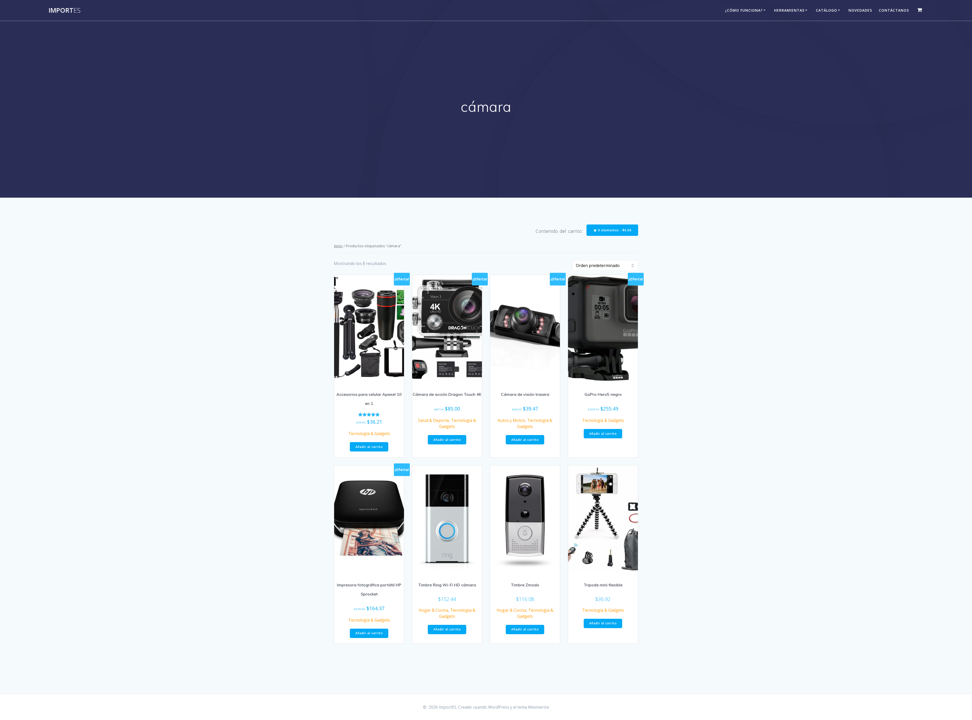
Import (64, 10)
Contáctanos (894, 10)
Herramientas (789, 10)
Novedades (860, 10)
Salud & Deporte (433, 420)
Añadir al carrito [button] (369, 447)
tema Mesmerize (533, 707)
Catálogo (826, 10)
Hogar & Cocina (433, 610)
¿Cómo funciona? (744, 10)
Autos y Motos (511, 420)
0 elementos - (614, 230)
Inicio (338, 245)
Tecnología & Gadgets (369, 433)
